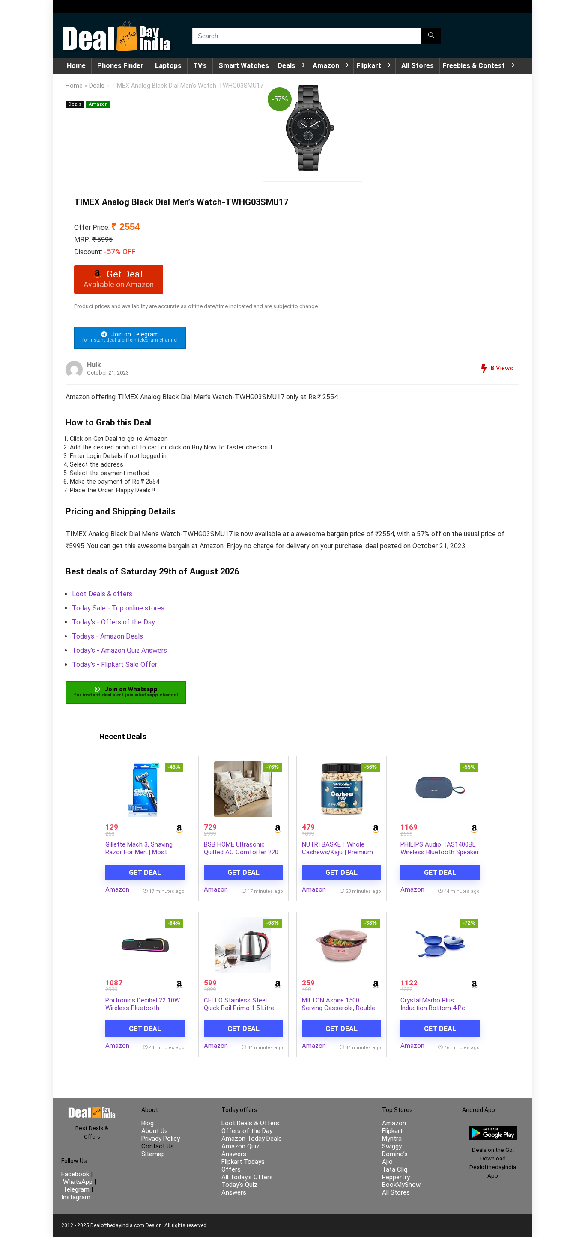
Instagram (75, 1197)
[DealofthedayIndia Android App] (493, 1129)
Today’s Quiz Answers (239, 1188)
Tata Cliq (394, 1169)
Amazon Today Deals (251, 1138)
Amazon (326, 66)
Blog (147, 1123)
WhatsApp (78, 1182)
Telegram (76, 1189)
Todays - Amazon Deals (107, 636)
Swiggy (392, 1146)
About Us (154, 1131)
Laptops (168, 66)
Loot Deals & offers (102, 594)
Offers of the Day (246, 1131)
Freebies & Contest (473, 66)
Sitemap (153, 1154)
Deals (286, 66)
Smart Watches (243, 66)
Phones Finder (120, 66)
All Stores (417, 66)
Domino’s (395, 1154)
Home (76, 66)
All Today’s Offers (247, 1177)
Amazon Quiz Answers (240, 1150)
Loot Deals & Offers (250, 1123)
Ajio (387, 1162)
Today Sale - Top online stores (118, 608)
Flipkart (368, 66)
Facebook (76, 1174)
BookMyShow (401, 1185)
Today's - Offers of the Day (113, 622)
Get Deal (145, 872)
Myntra (392, 1138)
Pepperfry (396, 1177)
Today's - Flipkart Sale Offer (114, 664)
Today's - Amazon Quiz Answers (119, 650)
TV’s (200, 66)
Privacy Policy (160, 1138)
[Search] (431, 36)
